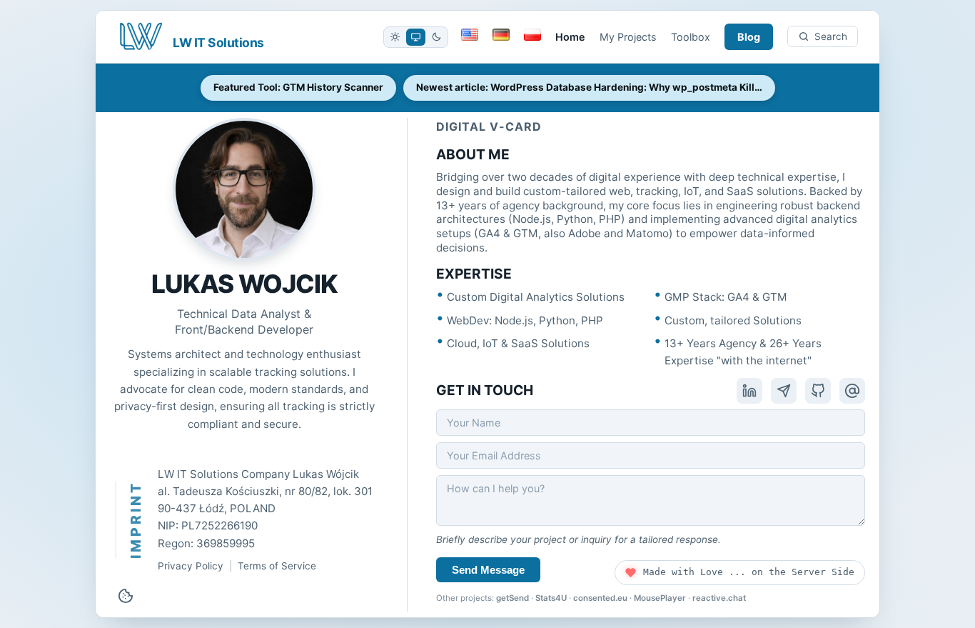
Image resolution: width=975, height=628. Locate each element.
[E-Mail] (852, 391)
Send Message (488, 570)
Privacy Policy (190, 566)
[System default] (415, 37)
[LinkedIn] (749, 391)
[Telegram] (784, 391)
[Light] (395, 37)
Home (570, 37)
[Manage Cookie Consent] (125, 596)
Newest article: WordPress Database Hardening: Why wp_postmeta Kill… (589, 87)
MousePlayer (660, 598)
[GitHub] (818, 391)
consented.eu (600, 598)
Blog (748, 37)
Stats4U (551, 598)
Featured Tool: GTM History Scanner (298, 87)
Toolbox (690, 37)
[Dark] (436, 37)
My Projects (628, 37)
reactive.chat (719, 598)
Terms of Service (277, 566)
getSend (512, 598)
